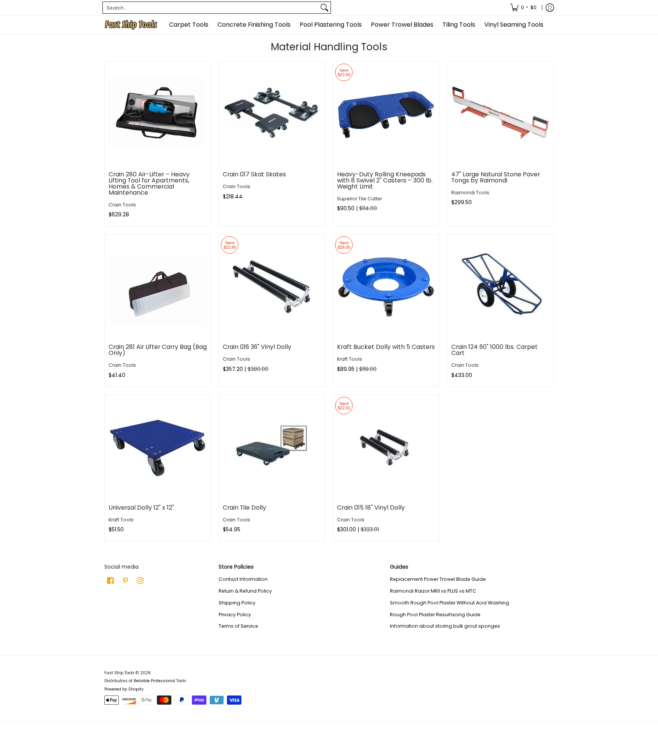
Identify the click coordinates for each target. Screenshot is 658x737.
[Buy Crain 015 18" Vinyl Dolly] (386, 448)
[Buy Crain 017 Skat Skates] (272, 115)
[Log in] (549, 7)
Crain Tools (122, 204)
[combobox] (210, 7)
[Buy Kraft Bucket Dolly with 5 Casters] (386, 287)
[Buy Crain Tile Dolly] (272, 448)
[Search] (324, 7)
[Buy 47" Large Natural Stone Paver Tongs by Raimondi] (500, 115)
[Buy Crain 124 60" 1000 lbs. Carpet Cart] (500, 287)
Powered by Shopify (124, 689)
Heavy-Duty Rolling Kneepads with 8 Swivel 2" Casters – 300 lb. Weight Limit (385, 180)
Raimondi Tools (470, 192)
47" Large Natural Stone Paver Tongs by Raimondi (495, 177)
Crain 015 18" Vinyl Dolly (371, 507)
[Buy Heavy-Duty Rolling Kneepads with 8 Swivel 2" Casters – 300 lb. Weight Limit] (386, 115)
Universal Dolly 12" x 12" (141, 507)
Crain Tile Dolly (244, 507)
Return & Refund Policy (245, 591)
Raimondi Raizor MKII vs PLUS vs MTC (433, 591)
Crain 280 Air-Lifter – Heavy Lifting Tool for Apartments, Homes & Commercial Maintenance (149, 183)
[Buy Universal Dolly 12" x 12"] (158, 448)
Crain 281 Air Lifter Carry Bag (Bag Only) (158, 349)
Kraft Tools (349, 359)
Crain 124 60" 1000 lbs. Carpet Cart (494, 349)
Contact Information (243, 579)
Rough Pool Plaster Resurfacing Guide (435, 614)
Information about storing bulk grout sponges (445, 626)
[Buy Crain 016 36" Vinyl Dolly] (272, 287)
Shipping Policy (237, 603)
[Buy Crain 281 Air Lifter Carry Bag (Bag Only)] (158, 287)
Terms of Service (238, 626)
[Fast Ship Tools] (131, 25)
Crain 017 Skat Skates (254, 174)
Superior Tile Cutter (359, 198)
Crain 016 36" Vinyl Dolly (257, 346)
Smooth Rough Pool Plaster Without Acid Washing (449, 603)
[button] (110, 580)
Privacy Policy (235, 614)
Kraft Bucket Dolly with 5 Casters (386, 346)
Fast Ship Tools (119, 673)
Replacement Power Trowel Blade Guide (438, 579)
